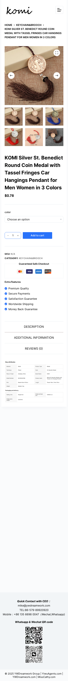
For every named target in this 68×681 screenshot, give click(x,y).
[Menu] (59, 10)
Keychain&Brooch (31, 258)
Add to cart (37, 235)
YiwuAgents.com (52, 673)
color (8, 212)
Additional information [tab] (34, 337)
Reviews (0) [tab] (34, 348)
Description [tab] (34, 326)
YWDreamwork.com (24, 677)
